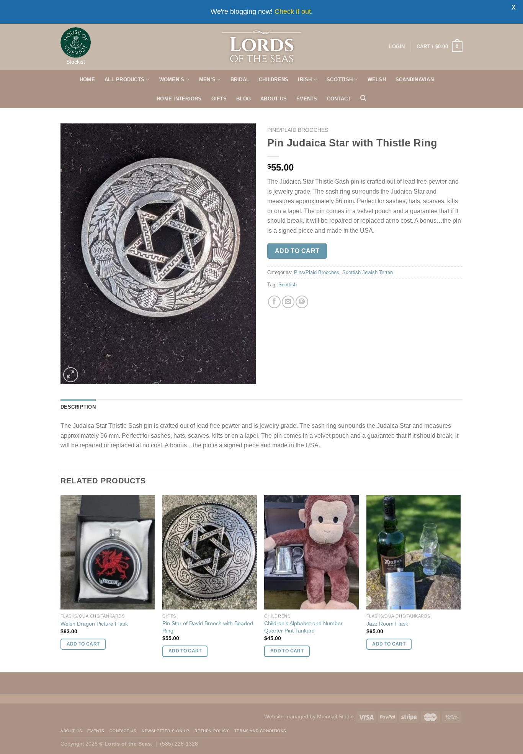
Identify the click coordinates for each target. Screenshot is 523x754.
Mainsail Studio (335, 716)
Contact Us (123, 731)
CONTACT (339, 99)
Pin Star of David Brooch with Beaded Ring (207, 627)
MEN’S (207, 79)
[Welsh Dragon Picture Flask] (107, 552)
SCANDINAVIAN (415, 79)
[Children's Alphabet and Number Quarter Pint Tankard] (311, 552)
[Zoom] (70, 374)
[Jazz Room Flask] (413, 552)
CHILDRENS (273, 79)
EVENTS (306, 99)
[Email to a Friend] (288, 302)
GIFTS (219, 99)
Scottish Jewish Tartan (367, 272)
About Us (71, 731)
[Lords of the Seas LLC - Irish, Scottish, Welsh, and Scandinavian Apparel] (262, 46)
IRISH (305, 79)
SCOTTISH (340, 79)
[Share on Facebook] (274, 302)
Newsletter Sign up (166, 731)
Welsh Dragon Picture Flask (94, 624)
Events (96, 731)
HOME (87, 79)
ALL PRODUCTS (124, 79)
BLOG (243, 99)
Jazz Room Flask (387, 624)
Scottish (287, 284)
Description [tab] (78, 407)
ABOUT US (273, 99)
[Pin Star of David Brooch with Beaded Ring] (209, 552)
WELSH (377, 79)
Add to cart (297, 251)
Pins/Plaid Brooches (297, 130)
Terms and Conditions (260, 731)
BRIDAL (240, 79)
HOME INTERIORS (179, 99)
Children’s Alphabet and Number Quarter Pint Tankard (303, 627)
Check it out (293, 11)
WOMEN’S (172, 79)
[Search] (363, 98)
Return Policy (211, 731)
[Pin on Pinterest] (302, 302)
